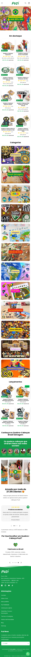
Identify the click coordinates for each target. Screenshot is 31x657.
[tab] (14, 525)
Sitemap (3, 626)
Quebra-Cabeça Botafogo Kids (23, 422)
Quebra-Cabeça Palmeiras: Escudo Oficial (8, 79)
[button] (2, 3)
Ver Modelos (15, 18)
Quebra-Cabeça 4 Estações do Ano (23, 78)
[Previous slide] (11, 526)
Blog (2, 622)
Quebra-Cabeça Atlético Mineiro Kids (8, 422)
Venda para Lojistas (6, 608)
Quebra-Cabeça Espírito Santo (8, 104)
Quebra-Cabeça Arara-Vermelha (23, 54)
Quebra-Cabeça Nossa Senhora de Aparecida (8, 129)
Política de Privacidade (7, 619)
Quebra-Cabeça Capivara (8, 54)
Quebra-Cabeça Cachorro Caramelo (23, 400)
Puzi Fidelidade (5, 605)
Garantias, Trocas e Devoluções (6, 612)
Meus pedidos (5, 601)
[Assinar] (28, 643)
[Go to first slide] (21, 562)
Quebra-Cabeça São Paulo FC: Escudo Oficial (23, 104)
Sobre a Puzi (4, 598)
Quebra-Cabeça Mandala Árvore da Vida (23, 130)
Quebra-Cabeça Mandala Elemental (8, 400)
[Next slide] (19, 526)
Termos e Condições (7, 616)
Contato (3, 595)
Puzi (10, 656)
